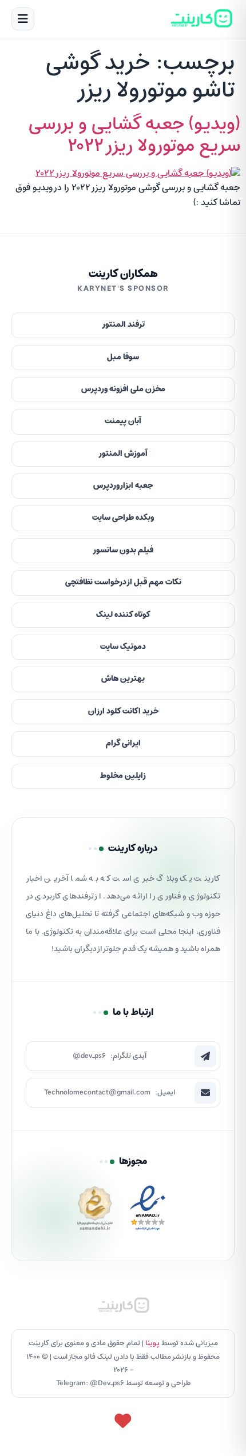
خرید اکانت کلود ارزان (123, 711)
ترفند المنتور (123, 325)
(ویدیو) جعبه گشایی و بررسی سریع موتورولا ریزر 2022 (134, 135)
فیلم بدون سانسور (123, 550)
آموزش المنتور (123, 454)
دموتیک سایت (123, 647)
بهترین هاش (123, 679)
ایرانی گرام (123, 743)
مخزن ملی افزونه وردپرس (123, 389)
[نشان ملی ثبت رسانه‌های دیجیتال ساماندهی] (95, 1211)
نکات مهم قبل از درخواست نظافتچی (123, 582)
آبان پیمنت (123, 421)
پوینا (152, 1343)
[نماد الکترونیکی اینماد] (147, 1211)
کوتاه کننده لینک (123, 615)
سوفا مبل (123, 357)
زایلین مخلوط (123, 776)
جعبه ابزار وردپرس (123, 486)
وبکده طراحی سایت (123, 518)
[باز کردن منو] (22, 18)
